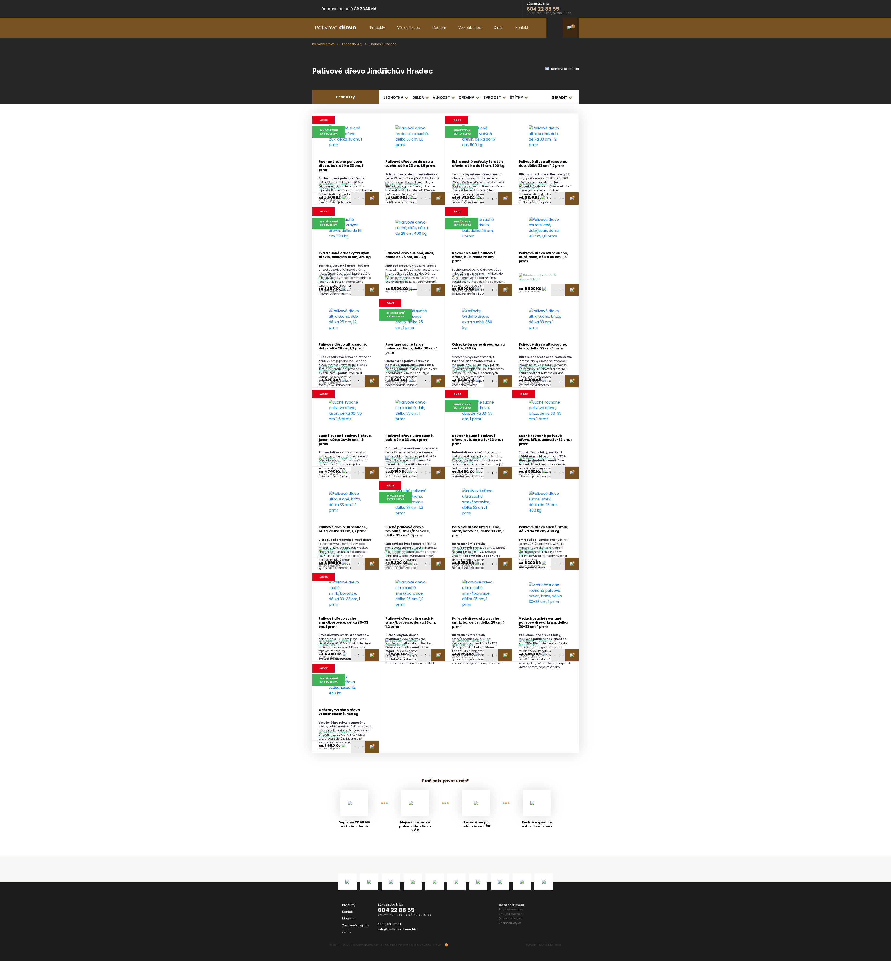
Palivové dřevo (323, 44)
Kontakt (521, 28)
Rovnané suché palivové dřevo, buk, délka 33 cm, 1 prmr (341, 166)
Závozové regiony (355, 925)
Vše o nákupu (408, 28)
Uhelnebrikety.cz (510, 923)
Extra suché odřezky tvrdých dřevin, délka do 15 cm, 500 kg (478, 164)
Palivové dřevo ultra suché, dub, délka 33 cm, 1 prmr (409, 438)
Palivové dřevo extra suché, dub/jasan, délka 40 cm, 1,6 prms (543, 257)
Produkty (377, 28)
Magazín (439, 28)
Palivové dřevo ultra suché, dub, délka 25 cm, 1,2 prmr (343, 347)
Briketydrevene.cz (511, 909)
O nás (498, 28)
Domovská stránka (564, 69)
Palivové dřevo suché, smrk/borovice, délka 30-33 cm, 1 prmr (343, 623)
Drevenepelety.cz (510, 918)
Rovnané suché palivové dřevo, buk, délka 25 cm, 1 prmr (474, 257)
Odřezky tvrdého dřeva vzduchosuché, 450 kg (339, 712)
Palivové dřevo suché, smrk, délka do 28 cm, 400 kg (543, 529)
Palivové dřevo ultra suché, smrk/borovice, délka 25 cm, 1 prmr (478, 623)
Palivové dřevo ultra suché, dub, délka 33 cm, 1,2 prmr (543, 164)
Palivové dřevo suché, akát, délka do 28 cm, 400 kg (409, 255)
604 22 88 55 (396, 910)
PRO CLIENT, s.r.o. (550, 945)
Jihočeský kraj (351, 44)
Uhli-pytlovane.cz (511, 914)
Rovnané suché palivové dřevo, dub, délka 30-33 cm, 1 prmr (477, 440)
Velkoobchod (469, 28)
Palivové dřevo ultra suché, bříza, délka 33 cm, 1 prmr (543, 347)
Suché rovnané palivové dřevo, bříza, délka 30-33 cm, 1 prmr (545, 440)
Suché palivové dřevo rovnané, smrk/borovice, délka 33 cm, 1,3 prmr (407, 531)
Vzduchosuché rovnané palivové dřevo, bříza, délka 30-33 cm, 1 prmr (543, 623)
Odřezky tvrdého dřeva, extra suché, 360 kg (478, 347)
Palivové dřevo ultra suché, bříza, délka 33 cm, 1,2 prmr (343, 529)
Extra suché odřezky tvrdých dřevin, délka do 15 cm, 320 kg (345, 255)
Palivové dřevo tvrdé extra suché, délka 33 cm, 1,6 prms (410, 164)
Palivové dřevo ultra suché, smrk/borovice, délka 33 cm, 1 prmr (478, 531)
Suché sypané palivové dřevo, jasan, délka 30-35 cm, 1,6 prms (345, 440)
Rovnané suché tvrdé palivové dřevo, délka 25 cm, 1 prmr (411, 349)
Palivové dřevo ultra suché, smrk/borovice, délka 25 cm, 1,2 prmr (410, 623)
